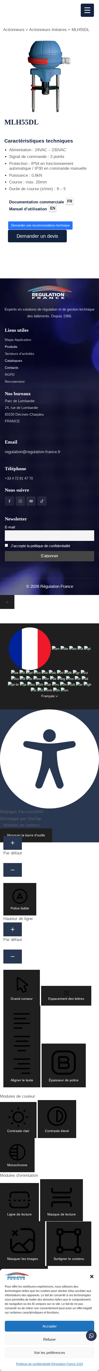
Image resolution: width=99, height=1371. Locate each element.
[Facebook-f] (9, 501)
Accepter (50, 1326)
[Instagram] (20, 501)
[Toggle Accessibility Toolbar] (7, 602)
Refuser (49, 1339)
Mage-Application (18, 339)
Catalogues (13, 360)
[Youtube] (31, 501)
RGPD (9, 374)
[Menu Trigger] (87, 10)
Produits (11, 346)
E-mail (10, 527)
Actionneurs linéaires (48, 29)
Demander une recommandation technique (40, 225)
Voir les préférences (49, 1353)
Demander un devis (37, 236)
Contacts (11, 367)
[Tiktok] (42, 501)
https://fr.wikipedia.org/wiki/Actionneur (19, 212)
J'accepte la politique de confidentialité (40, 546)
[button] (91, 1276)
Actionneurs (14, 29)
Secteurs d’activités (19, 353)
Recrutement (15, 381)
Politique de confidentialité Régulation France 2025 (49, 1364)
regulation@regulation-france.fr (33, 452)
